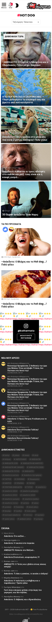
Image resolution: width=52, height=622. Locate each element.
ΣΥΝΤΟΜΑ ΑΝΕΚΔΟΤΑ (13, 487)
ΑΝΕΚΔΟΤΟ (29, 471)
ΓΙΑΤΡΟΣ (8, 479)
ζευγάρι (8, 511)
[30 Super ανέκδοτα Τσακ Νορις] (26, 199)
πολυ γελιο (31, 511)
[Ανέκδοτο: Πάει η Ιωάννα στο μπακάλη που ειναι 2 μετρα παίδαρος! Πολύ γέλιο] (26, 125)
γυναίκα (8, 507)
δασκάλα (19, 507)
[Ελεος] (11, 229)
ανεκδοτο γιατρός (12, 499)
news (26, 455)
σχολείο (40, 515)
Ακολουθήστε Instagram (26, 336)
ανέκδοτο (42, 487)
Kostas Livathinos (11, 554)
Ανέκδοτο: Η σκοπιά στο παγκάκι (19, 543)
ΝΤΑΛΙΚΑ (20, 483)
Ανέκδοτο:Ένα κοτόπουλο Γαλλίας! (22, 429)
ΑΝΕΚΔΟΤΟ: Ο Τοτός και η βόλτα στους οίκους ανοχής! (25, 565)
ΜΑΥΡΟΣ (8, 483)
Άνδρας (8, 459)
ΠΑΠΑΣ (32, 483)
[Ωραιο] (5, 229)
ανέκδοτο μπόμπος (30, 491)
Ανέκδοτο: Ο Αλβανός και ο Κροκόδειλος (22, 599)
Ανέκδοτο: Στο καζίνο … (14, 536)
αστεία (26, 503)
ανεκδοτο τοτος (11, 503)
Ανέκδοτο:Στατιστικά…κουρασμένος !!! (21, 557)
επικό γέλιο (33, 507)
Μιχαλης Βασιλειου (11, 578)
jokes (17, 455)
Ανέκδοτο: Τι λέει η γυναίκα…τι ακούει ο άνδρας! (26, 573)
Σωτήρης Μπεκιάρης (12, 587)
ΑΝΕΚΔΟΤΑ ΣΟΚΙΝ (36, 467)
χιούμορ (39, 519)
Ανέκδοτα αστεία (12, 475)
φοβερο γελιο (25, 519)
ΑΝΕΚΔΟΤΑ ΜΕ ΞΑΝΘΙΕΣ (14, 467)
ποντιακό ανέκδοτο (12, 515)
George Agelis (10, 540)
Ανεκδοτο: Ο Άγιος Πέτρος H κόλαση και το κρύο (27, 419)
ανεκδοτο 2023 (28, 495)
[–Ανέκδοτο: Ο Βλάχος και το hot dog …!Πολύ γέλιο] (26, 284)
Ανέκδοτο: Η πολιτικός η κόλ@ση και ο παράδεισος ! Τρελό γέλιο (22, 581)
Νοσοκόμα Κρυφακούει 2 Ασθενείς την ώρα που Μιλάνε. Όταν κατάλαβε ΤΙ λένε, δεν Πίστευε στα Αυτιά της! (27, 368)
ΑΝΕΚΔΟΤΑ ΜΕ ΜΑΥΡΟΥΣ (33, 463)
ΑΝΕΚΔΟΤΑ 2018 (11, 463)
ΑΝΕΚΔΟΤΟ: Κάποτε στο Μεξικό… (19, 550)
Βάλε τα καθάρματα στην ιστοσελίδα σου (26, 614)
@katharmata (26, 330)
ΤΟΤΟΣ (30, 487)
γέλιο (36, 503)
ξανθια (19, 511)
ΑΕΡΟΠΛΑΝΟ (21, 459)
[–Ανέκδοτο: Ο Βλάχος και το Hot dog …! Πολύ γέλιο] (26, 242)
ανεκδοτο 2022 (11, 495)
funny (7, 455)
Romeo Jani (9, 561)
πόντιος (29, 515)
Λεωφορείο (34, 479)
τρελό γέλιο (9, 519)
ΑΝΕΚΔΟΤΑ (35, 459)
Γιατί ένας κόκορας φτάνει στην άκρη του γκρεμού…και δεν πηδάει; (22, 591)
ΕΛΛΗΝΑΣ (21, 479)
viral (36, 455)
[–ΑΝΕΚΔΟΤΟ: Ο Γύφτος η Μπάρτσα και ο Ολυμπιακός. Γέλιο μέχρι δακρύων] (26, 50)
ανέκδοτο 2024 (11, 491)
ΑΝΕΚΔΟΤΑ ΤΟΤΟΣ (12, 471)
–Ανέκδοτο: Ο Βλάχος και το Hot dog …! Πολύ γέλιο (24, 263)
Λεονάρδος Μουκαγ (12, 547)
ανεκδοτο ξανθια (31, 499)
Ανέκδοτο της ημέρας (32, 475)
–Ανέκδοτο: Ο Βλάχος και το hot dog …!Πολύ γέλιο (24, 305)
